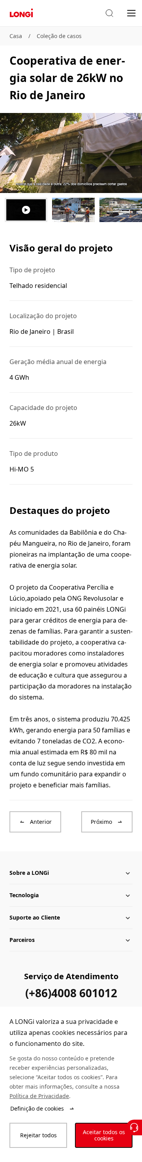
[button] (109, 13)
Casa (15, 36)
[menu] (131, 12)
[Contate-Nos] (134, 1127)
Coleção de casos (59, 36)
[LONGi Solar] (21, 13)
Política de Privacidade (39, 1096)
